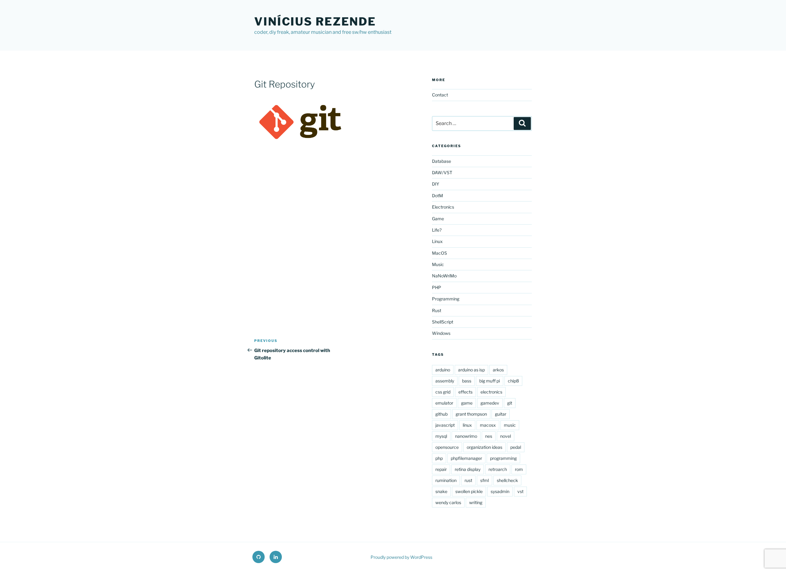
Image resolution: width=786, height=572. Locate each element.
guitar (500, 414)
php (439, 458)
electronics (491, 391)
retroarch (497, 469)
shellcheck (507, 480)
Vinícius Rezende (315, 21)
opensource (447, 447)
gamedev (490, 402)
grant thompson (471, 414)
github (441, 414)
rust (468, 480)
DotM (437, 195)
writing (475, 502)
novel (505, 436)
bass (466, 380)
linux (467, 425)
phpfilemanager (466, 458)
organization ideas (484, 447)
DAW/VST (442, 172)
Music (438, 264)
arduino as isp (471, 369)
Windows (441, 333)
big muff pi (489, 380)
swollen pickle (469, 491)
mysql (441, 436)
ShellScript (442, 321)
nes (488, 436)
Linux (437, 241)
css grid (442, 391)
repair (441, 469)
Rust (436, 310)
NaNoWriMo (444, 275)
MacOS (439, 253)
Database (441, 161)
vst (520, 491)
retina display (468, 469)
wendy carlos (448, 502)
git (509, 402)
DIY (435, 183)
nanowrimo (466, 436)
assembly (444, 380)
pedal (515, 447)
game (467, 402)
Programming (445, 298)
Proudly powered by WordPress (401, 557)
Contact (440, 94)
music (510, 425)
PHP (436, 287)
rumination (446, 480)
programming (503, 458)
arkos (498, 369)
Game (438, 218)
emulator (444, 402)
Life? (437, 230)
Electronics (443, 207)
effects (465, 391)
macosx (488, 425)
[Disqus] (334, 232)
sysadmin (500, 491)
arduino (442, 369)
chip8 (513, 380)
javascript (445, 425)
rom (519, 469)
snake (441, 491)
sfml (484, 480)
